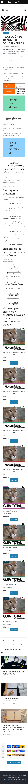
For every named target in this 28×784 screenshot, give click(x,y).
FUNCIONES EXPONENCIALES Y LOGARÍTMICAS (13, 673)
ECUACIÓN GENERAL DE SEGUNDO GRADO (11, 700)
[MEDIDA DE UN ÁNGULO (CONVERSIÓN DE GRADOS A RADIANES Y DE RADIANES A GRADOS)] (14, 710)
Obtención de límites (19, 645)
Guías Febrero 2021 (9, 641)
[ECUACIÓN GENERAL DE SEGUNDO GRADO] (14, 684)
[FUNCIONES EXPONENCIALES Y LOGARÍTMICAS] (14, 657)
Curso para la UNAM (14, 762)
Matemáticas (6, 33)
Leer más (14, 363)
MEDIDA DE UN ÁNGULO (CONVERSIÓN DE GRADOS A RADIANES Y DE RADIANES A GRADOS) (13, 728)
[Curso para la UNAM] (3, 10)
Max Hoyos (6, 46)
